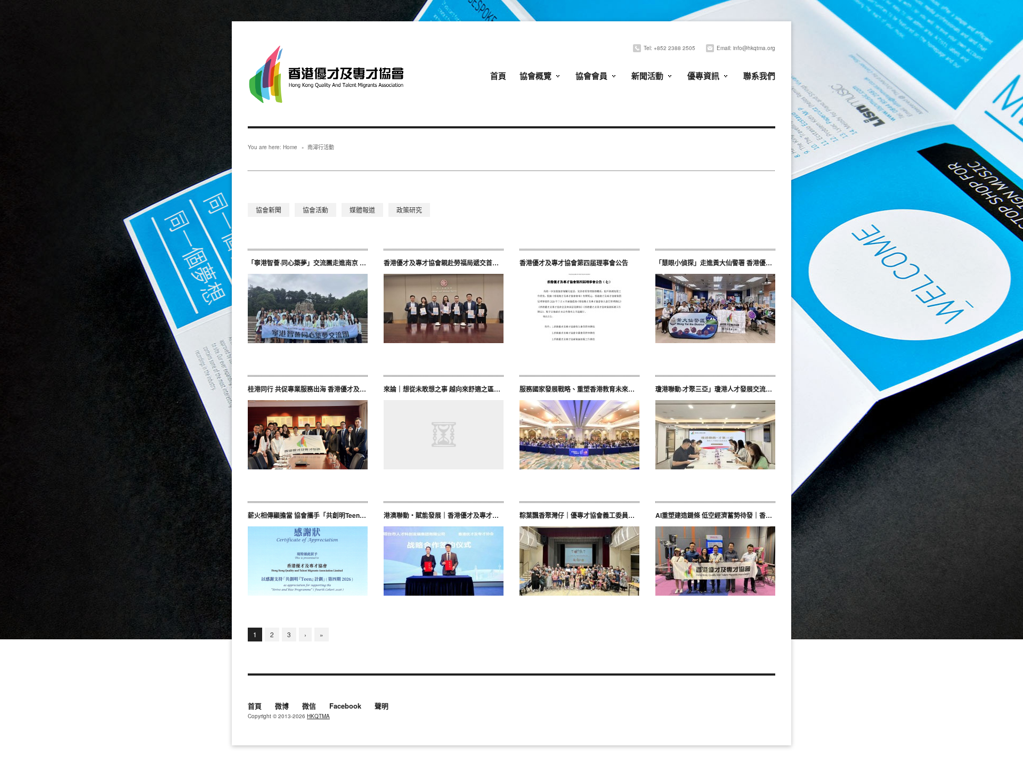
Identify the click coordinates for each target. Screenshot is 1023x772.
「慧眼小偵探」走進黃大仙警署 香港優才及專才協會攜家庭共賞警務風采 (758, 262)
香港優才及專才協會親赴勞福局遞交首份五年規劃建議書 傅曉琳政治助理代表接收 (502, 262)
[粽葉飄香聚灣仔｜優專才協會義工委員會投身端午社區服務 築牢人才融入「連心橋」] (579, 561)
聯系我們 (759, 76)
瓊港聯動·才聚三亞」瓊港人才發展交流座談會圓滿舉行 (732, 389)
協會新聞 (268, 209)
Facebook (345, 706)
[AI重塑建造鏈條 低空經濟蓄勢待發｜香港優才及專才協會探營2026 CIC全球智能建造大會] (715, 561)
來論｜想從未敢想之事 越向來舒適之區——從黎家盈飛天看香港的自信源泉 (490, 389)
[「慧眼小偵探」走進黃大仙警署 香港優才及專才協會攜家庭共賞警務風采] (715, 308)
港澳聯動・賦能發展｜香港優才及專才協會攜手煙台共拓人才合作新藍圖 (486, 515)
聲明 (381, 706)
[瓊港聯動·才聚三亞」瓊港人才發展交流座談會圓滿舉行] (715, 434)
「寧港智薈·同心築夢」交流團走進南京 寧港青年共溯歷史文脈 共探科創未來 (356, 262)
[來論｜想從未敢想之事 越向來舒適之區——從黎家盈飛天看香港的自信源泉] (444, 434)
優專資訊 (703, 76)
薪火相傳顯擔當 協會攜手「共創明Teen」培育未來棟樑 (326, 515)
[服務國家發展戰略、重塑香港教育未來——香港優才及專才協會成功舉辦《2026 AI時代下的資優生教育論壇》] (579, 434)
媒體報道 (362, 209)
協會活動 (315, 209)
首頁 (498, 76)
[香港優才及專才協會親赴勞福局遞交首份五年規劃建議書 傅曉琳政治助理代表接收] (444, 308)
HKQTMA (318, 716)
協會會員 (591, 76)
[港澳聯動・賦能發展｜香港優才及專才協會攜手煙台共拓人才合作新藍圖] (444, 561)
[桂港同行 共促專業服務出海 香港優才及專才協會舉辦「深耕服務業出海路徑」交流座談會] (308, 434)
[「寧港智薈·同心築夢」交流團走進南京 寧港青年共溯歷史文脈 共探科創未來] (308, 308)
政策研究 (409, 209)
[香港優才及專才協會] (328, 46)
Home (290, 147)
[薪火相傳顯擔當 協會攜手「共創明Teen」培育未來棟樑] (308, 561)
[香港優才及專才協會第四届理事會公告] (579, 308)
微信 (309, 706)
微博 (282, 706)
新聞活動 (647, 76)
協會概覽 (535, 76)
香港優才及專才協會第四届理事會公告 (573, 262)
